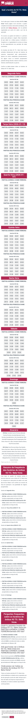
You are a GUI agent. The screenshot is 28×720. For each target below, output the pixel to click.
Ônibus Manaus (13, 28)
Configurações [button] (5, 717)
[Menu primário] (26, 3)
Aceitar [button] (11, 717)
